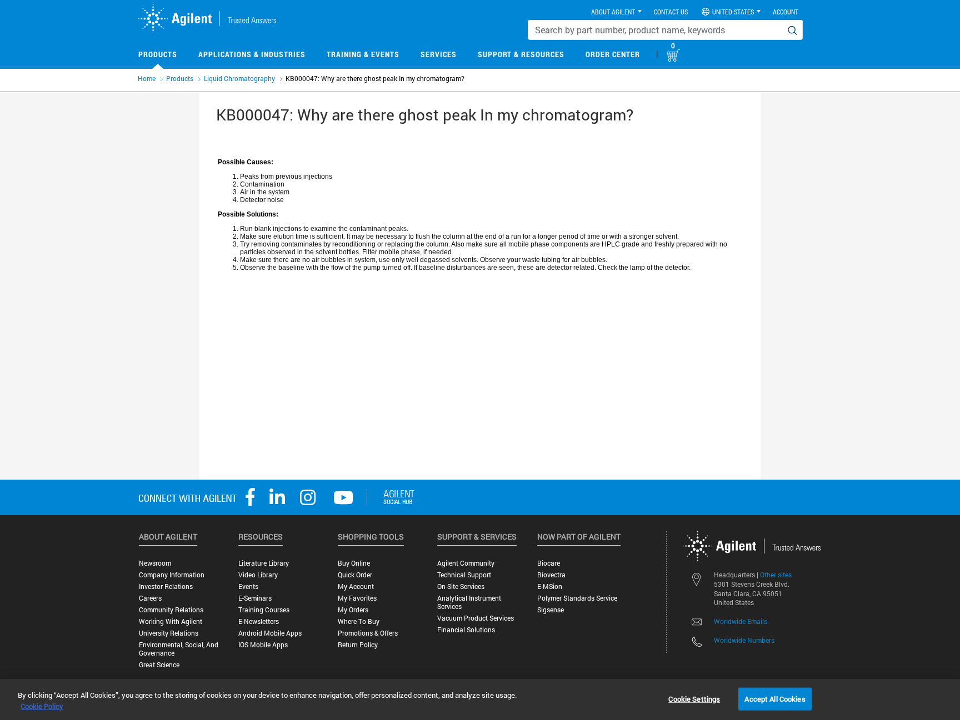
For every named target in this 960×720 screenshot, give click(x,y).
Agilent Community (465, 563)
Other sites (776, 574)
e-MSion (549, 586)
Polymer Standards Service (577, 598)
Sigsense (550, 610)
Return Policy (358, 645)
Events (248, 586)
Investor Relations (166, 586)
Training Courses (263, 610)
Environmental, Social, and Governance (178, 649)
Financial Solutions (466, 630)
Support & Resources (521, 54)
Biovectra (551, 575)
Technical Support (464, 575)
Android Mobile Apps (270, 633)
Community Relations (171, 610)
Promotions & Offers (368, 633)
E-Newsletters (258, 621)
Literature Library (263, 563)
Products (157, 54)
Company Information (171, 575)
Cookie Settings (694, 698)
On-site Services (460, 586)
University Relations (168, 633)
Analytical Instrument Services (469, 602)
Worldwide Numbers (744, 640)
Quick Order (355, 575)
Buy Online (354, 563)
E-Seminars (255, 598)
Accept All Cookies (774, 698)
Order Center (613, 54)
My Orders (353, 610)
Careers (150, 598)
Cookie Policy (42, 706)
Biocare (548, 563)
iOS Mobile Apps (263, 645)
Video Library (258, 575)
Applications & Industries (252, 54)
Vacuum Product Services (475, 618)
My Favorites (357, 598)
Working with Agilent (170, 621)
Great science (159, 665)
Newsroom (155, 563)
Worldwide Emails (740, 621)
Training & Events (363, 54)
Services (439, 54)
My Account (356, 586)
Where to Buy (358, 621)
